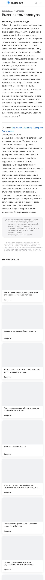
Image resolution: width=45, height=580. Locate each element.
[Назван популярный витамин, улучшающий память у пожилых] (22, 554)
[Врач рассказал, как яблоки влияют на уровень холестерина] (22, 400)
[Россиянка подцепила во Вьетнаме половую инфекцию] (22, 515)
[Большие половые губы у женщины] (22, 323)
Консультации (7, 11)
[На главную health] (16, 3)
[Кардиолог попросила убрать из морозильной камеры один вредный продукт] (22, 477)
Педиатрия (20, 11)
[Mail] (8, 3)
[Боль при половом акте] (22, 438)
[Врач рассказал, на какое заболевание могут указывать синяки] (22, 361)
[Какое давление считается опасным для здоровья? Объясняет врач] (22, 284)
